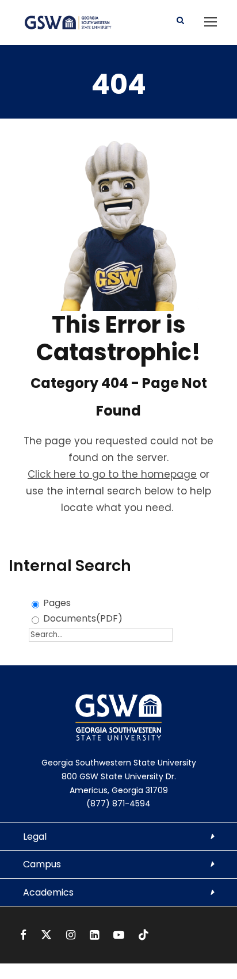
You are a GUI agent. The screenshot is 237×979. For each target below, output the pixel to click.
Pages (57, 603)
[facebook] (24, 935)
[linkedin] (96, 935)
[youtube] (120, 935)
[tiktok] (143, 935)
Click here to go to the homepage (112, 474)
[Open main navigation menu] (210, 22)
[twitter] (48, 935)
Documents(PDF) (83, 618)
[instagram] (72, 935)
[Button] (180, 20)
